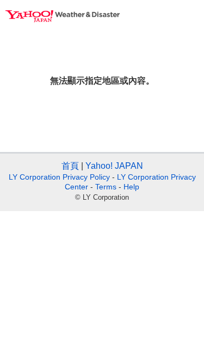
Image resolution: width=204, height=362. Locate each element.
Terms (105, 186)
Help (131, 186)
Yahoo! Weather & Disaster (62, 16)
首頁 (70, 165)
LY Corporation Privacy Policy (59, 177)
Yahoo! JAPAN (114, 165)
